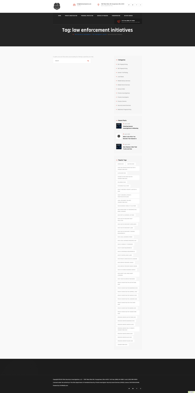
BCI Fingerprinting (123, 64)
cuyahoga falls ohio (123, 186)
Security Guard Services (124, 105)
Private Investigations (124, 93)
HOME (59, 15)
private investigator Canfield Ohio (127, 295)
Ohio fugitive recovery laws (125, 228)
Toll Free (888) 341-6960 (128, 20)
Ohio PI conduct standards (125, 244)
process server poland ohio (125, 341)
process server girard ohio (125, 333)
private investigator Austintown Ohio (127, 283)
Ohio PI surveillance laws (125, 255)
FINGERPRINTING (116, 15)
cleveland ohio (122, 173)
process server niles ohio (125, 337)
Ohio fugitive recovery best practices (125, 219)
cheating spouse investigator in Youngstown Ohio (126, 168)
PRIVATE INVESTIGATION (71, 15)
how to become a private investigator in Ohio (124, 195)
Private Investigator (123, 97)
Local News (121, 77)
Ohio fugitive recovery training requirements (126, 232)
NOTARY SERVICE (128, 15)
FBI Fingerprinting (122, 68)
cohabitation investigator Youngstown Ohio (125, 177)
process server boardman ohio (126, 321)
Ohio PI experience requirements (126, 251)
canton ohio (130, 164)
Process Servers (122, 101)
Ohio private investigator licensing (127, 259)
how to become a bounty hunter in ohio (127, 190)
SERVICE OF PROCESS (102, 15)
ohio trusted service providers (126, 279)
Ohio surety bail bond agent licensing (125, 274)
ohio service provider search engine (127, 266)
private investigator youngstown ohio (127, 312)
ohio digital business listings (126, 215)
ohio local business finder (125, 237)
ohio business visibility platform (127, 206)
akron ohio (121, 164)
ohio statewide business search (126, 269)
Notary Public (121, 89)
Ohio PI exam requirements (125, 248)
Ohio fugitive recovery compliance (127, 224)
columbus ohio (122, 182)
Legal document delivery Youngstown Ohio (124, 201)
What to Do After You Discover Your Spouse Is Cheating (130, 138)
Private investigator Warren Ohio (127, 308)
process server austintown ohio (127, 317)
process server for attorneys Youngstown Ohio (126, 329)
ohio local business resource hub (127, 240)
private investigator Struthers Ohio (126, 303)
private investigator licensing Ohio (127, 299)
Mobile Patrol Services (124, 85)
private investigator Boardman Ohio (128, 288)
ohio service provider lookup (125, 262)
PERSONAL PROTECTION (87, 15)
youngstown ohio (122, 344)
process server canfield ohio (126, 324)
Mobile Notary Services (124, 81)
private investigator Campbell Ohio (127, 291)
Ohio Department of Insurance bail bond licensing (127, 210)
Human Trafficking (123, 72)
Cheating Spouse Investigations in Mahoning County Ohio (130, 128)
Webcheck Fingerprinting (124, 109)
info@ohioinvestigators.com (84, 4)
